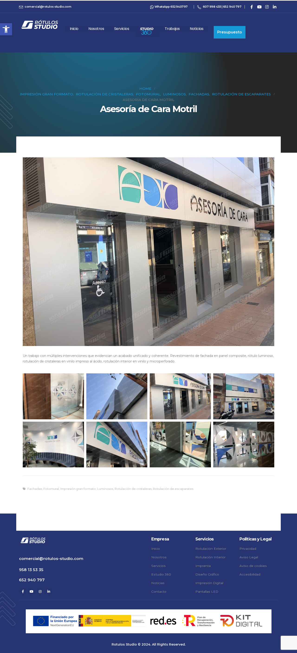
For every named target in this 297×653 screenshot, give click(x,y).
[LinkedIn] (274, 6)
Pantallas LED (206, 591)
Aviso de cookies (253, 566)
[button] (6, 29)
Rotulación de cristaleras (133, 489)
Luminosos (105, 489)
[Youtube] (259, 6)
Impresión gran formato (78, 489)
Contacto (158, 591)
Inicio (74, 28)
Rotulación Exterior (210, 548)
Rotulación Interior (210, 557)
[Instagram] (267, 6)
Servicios (121, 28)
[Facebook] (251, 6)
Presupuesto (229, 32)
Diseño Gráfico (207, 574)
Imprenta (203, 566)
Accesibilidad (249, 574)
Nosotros (96, 28)
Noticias (196, 28)
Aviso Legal (248, 557)
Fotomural (51, 489)
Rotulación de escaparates (173, 489)
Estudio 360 (161, 574)
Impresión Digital (209, 583)
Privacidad (247, 548)
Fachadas (34, 489)
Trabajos (172, 28)
